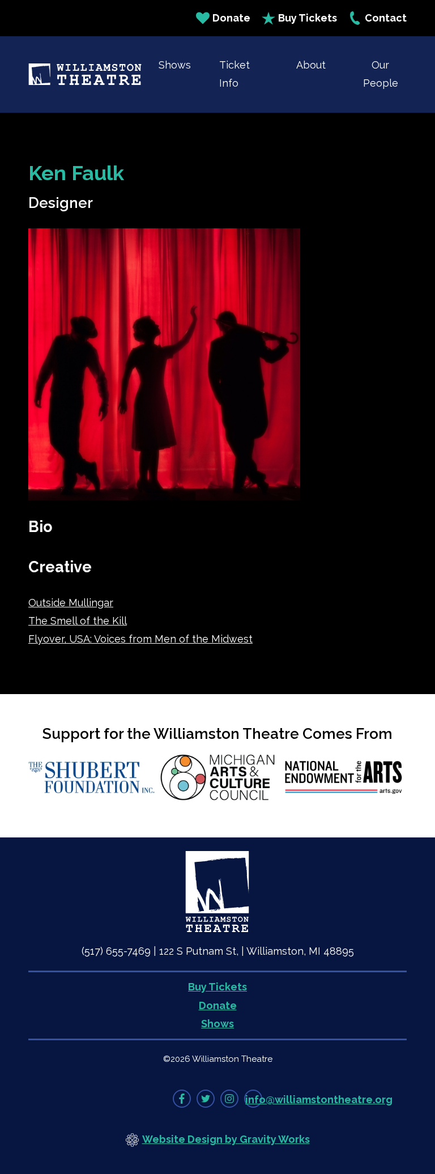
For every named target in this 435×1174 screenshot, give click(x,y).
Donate (231, 18)
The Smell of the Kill (77, 621)
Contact (386, 18)
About (311, 65)
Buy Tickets (307, 18)
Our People (380, 74)
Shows (175, 65)
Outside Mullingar (70, 603)
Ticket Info (234, 74)
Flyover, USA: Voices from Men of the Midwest (140, 639)
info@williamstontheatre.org (319, 1099)
